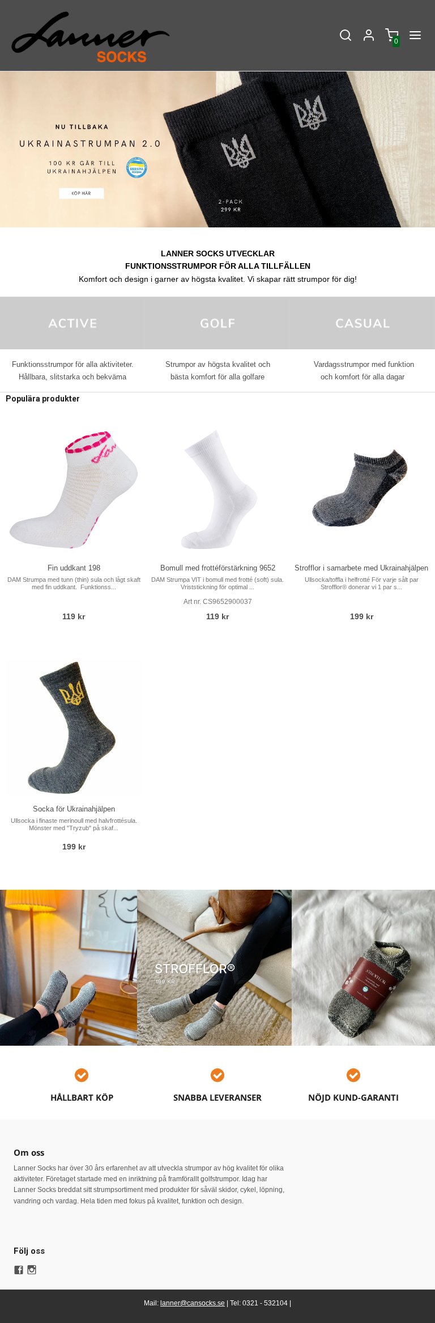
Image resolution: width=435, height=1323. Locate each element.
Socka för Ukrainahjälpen (74, 809)
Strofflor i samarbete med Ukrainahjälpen (361, 568)
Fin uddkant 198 (74, 568)
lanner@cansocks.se (192, 1303)
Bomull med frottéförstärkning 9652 (217, 568)
